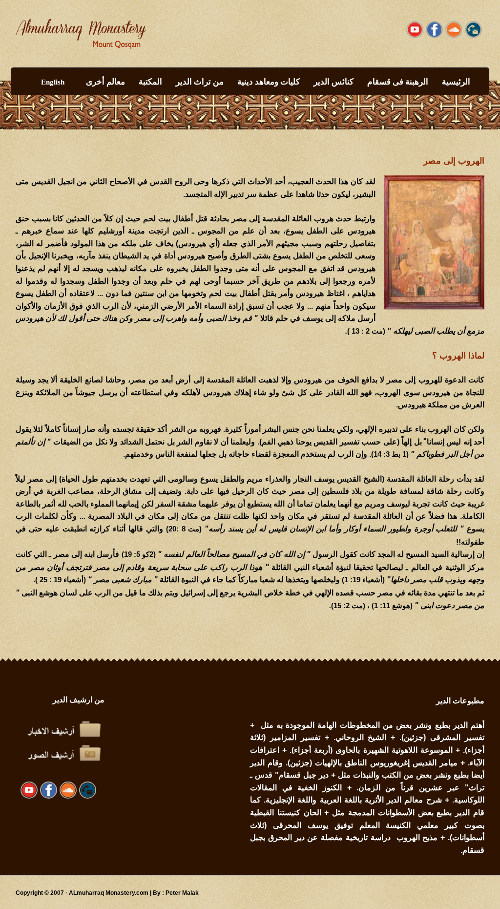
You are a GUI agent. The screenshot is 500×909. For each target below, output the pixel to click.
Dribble (453, 29)
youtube (414, 29)
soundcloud (434, 29)
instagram (473, 29)
